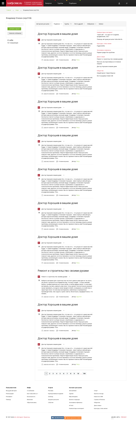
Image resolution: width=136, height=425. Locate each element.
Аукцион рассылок (53, 399)
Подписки (58, 24)
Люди (17, 10)
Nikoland (123, 417)
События (50, 402)
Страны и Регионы (99, 399)
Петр (77, 60)
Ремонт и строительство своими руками (63, 270)
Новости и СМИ (98, 396)
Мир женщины (73, 396)
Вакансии (30, 399)
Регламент (9, 396)
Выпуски (48, 3)
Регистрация (10, 393)
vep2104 (78, 297)
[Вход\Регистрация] (119, 3)
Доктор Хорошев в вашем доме (58, 34)
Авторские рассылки (43, 24)
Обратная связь (32, 402)
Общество (100, 71)
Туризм (71, 393)
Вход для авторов (11, 390)
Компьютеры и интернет (105, 32)
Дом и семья (101, 57)
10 (78, 373)
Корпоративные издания (55, 393)
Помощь (8, 399)
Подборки (72, 3)
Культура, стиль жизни (104, 43)
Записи (101, 24)
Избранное (91, 24)
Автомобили (72, 390)
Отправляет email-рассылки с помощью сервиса (33, 3)
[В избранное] (39, 44)
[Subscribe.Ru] (14, 3)
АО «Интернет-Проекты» (22, 417)
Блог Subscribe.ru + (32, 393)
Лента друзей (79, 24)
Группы (60, 3)
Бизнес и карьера (74, 399)
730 (84, 373)
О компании (30, 390)
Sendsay (50, 396)
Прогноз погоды (99, 393)
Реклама (50, 390)
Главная (8, 10)
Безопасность (31, 396)
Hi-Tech (71, 405)
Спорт (96, 390)
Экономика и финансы (104, 50)
